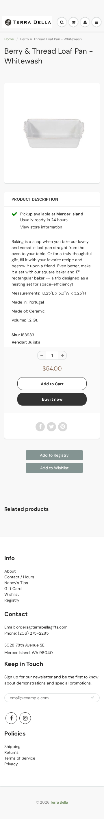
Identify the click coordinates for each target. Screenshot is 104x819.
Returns (11, 752)
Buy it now (52, 399)
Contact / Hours (19, 577)
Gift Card (13, 588)
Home (9, 39)
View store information (41, 227)
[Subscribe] (92, 697)
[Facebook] (11, 718)
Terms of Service (19, 758)
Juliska (34, 342)
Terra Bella (59, 802)
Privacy (11, 764)
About (10, 571)
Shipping (12, 746)
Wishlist (11, 594)
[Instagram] (25, 718)
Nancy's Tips (16, 582)
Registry (11, 600)
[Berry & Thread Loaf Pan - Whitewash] (52, 132)
